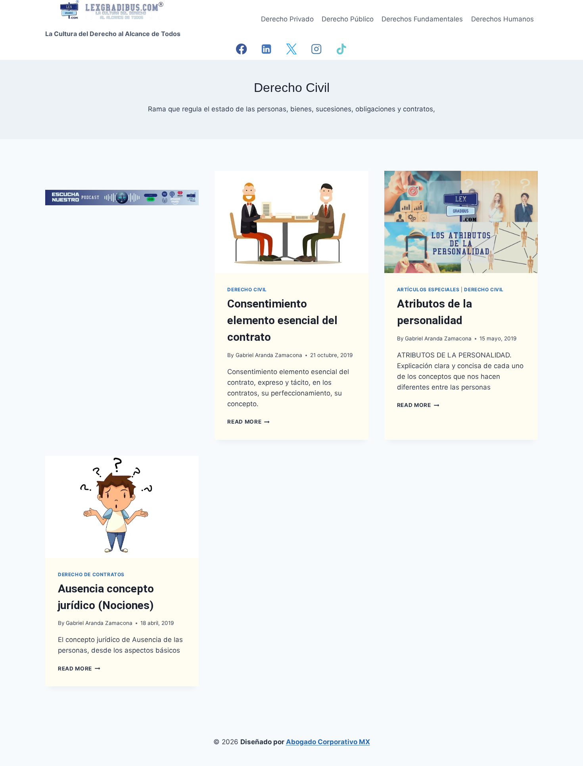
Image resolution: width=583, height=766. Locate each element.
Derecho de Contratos (91, 574)
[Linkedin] (267, 49)
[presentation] (291, 222)
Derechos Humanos (502, 19)
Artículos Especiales (428, 289)
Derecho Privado (287, 19)
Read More (248, 421)
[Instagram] (317, 49)
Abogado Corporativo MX (328, 742)
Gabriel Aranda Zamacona (269, 355)
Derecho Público (348, 19)
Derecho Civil (247, 289)
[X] (292, 49)
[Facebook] (242, 49)
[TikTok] (342, 49)
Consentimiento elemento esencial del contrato (282, 320)
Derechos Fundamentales (422, 19)
